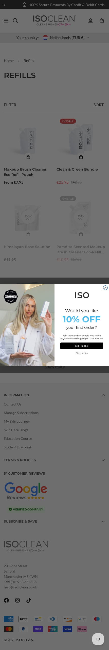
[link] (81, 294)
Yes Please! (81, 345)
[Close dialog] (105, 287)
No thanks (82, 353)
